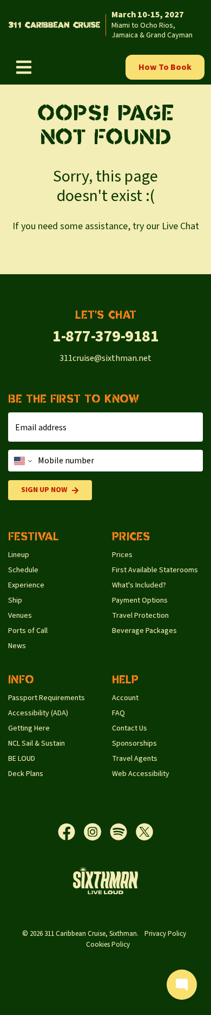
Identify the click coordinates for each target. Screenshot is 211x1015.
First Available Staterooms (155, 570)
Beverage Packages (144, 630)
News (17, 646)
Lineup (18, 554)
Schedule (23, 570)
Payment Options (140, 600)
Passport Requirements (46, 698)
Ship (15, 600)
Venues (20, 615)
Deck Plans (25, 773)
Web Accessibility (140, 773)
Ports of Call (28, 630)
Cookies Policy (108, 944)
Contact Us (129, 728)
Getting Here (29, 728)
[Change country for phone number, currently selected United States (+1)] (22, 460)
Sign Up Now (44, 489)
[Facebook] (71, 832)
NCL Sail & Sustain (36, 743)
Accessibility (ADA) (38, 713)
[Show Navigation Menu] (23, 67)
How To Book (165, 67)
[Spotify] (123, 832)
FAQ (118, 713)
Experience (26, 585)
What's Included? (139, 585)
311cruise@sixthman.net (105, 358)
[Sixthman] (105, 880)
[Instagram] (97, 832)
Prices (122, 554)
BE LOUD (21, 758)
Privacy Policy (165, 934)
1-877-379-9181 (105, 336)
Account (125, 698)
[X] (144, 832)
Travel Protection (140, 615)
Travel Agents (134, 758)
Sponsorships (134, 743)
